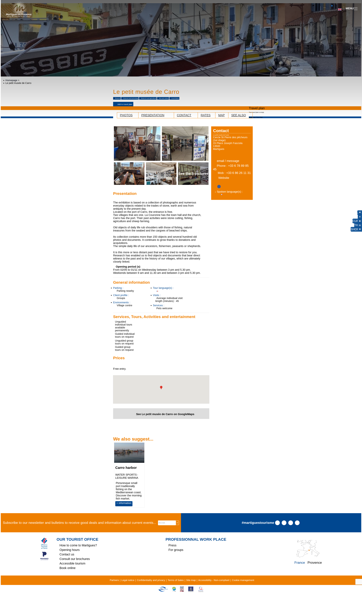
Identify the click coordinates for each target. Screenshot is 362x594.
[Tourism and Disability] (191, 591)
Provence (315, 562)
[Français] (346, 17)
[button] (317, 8)
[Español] (342, 17)
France (299, 562)
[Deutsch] (337, 17)
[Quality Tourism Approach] (201, 591)
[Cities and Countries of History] (182, 591)
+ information (123, 503)
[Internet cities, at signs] (163, 591)
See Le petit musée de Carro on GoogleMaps (165, 414)
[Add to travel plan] (142, 506)
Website (223, 177)
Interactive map (324, 6)
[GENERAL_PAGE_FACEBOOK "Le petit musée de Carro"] (219, 186)
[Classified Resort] (174, 591)
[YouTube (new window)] (291, 522)
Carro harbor (126, 468)
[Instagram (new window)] (284, 522)
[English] (340, 9)
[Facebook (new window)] (277, 522)
